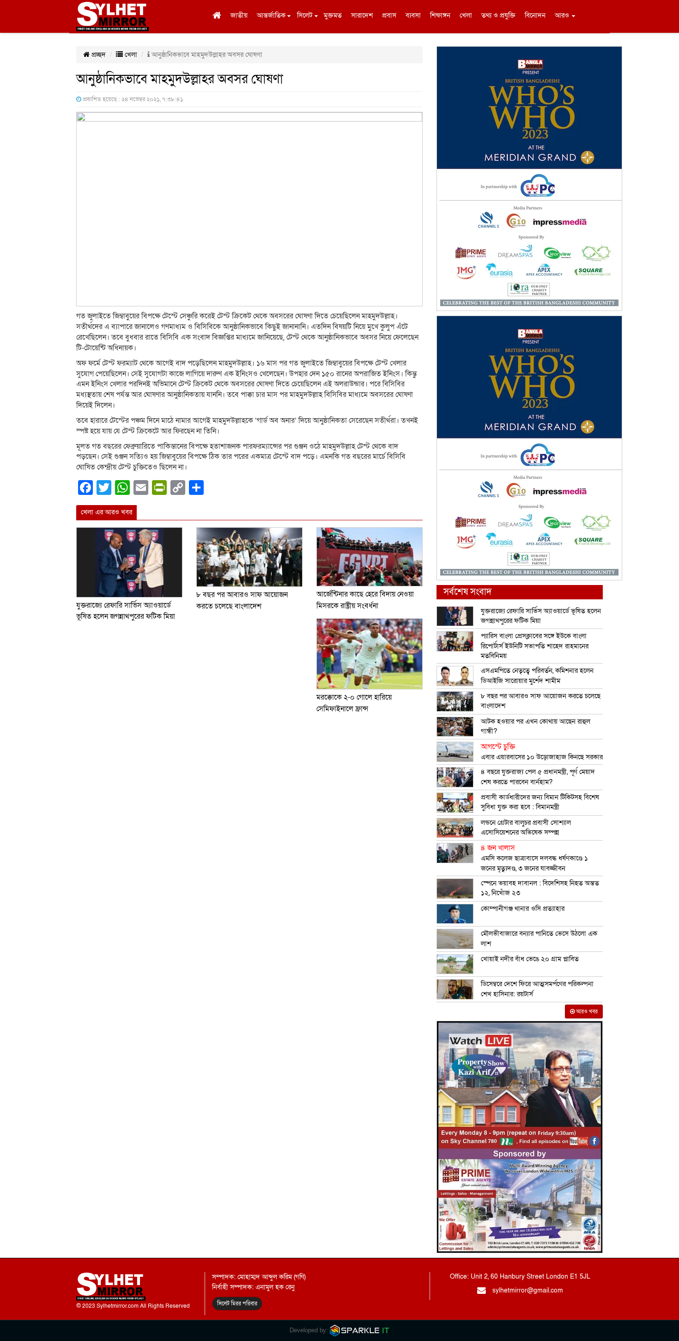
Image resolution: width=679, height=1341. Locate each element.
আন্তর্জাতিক (271, 15)
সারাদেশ (362, 15)
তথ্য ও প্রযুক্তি (498, 15)
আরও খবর (586, 1011)
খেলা (466, 15)
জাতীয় (239, 15)
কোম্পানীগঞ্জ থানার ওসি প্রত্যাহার (522, 908)
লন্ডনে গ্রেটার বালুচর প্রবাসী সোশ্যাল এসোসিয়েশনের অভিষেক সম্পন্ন (526, 827)
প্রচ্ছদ (98, 54)
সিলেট (304, 15)
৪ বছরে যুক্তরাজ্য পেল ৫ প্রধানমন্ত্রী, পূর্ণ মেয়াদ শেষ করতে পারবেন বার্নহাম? (538, 776)
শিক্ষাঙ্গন (440, 15)
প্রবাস (389, 15)
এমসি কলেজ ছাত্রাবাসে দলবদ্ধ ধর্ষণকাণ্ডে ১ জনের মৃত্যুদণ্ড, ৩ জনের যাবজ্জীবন (534, 857)
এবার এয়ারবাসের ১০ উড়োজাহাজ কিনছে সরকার (542, 752)
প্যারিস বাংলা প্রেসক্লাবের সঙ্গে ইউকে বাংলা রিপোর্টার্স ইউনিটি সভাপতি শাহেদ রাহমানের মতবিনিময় (534, 645)
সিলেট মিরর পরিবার (237, 1303)
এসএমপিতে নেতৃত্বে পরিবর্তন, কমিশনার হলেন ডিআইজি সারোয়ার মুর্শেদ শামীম (537, 675)
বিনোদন (535, 15)
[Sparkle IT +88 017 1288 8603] (360, 1330)
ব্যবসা (413, 15)
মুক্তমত (333, 15)
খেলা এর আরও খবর (106, 512)
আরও (562, 15)
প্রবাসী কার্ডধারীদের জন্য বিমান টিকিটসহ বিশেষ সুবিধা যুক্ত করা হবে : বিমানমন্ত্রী (540, 801)
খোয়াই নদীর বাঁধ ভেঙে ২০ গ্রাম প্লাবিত (530, 958)
